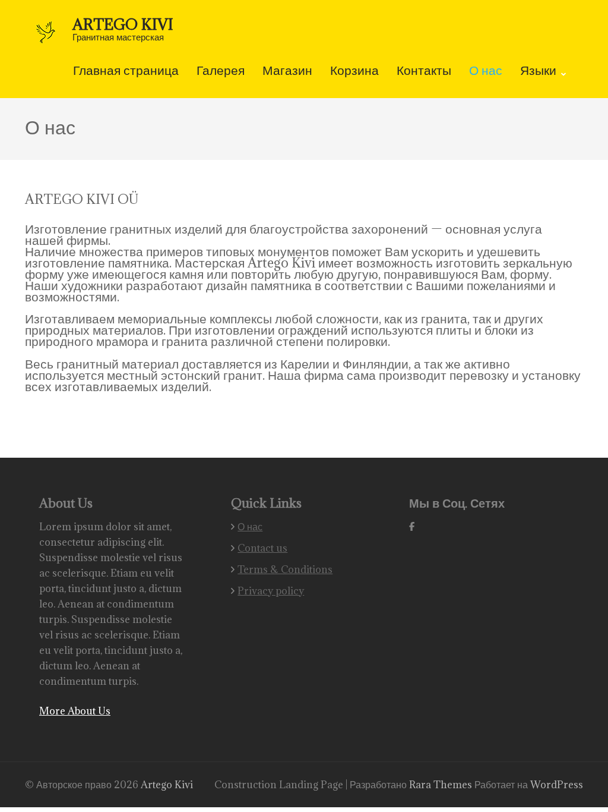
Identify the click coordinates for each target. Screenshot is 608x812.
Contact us (262, 548)
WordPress (556, 784)
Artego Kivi (122, 24)
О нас (485, 71)
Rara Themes (441, 784)
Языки (538, 71)
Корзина (354, 71)
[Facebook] (411, 527)
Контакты (424, 71)
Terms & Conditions (285, 569)
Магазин (287, 71)
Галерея (221, 71)
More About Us (74, 710)
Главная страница (126, 71)
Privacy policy (271, 590)
